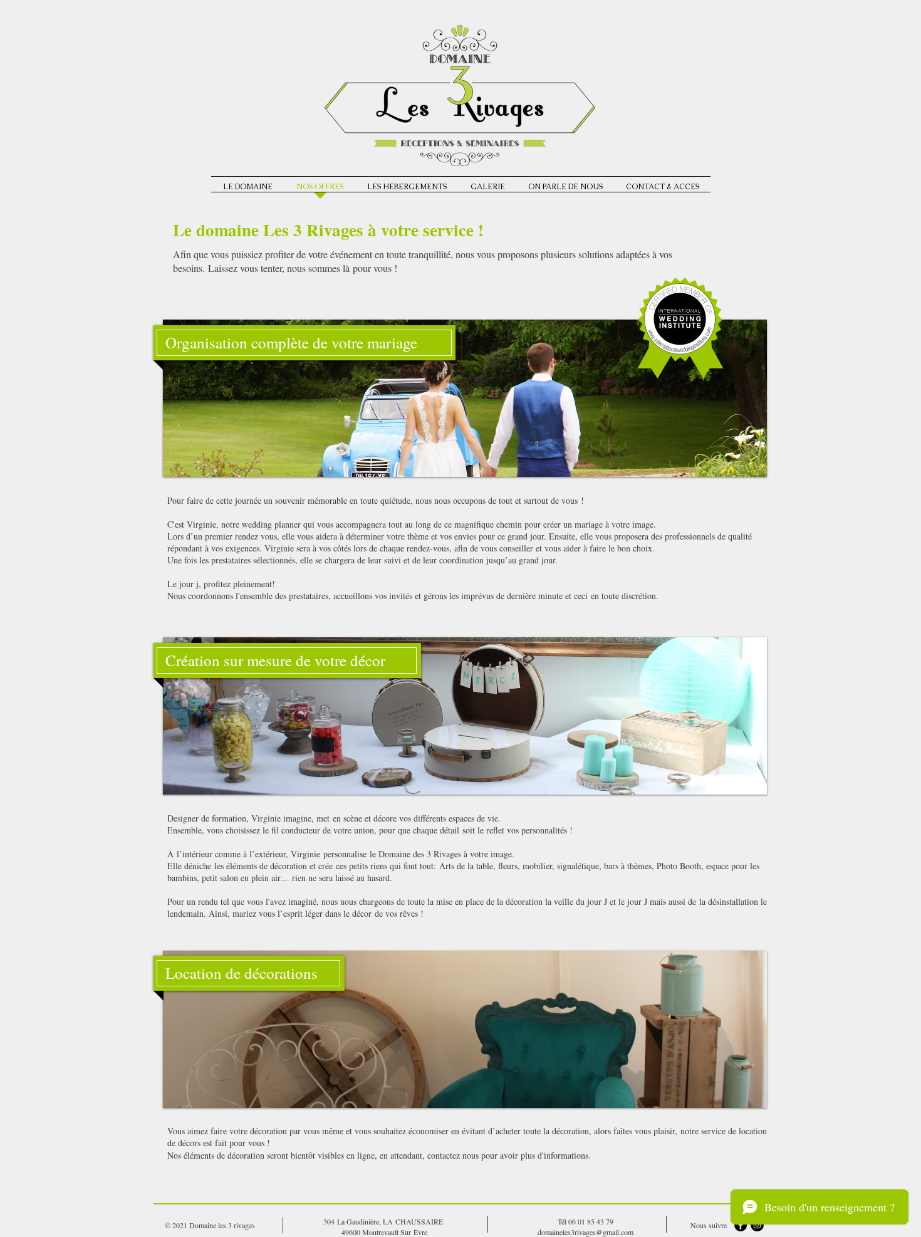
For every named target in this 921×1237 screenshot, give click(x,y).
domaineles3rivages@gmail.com (585, 1232)
